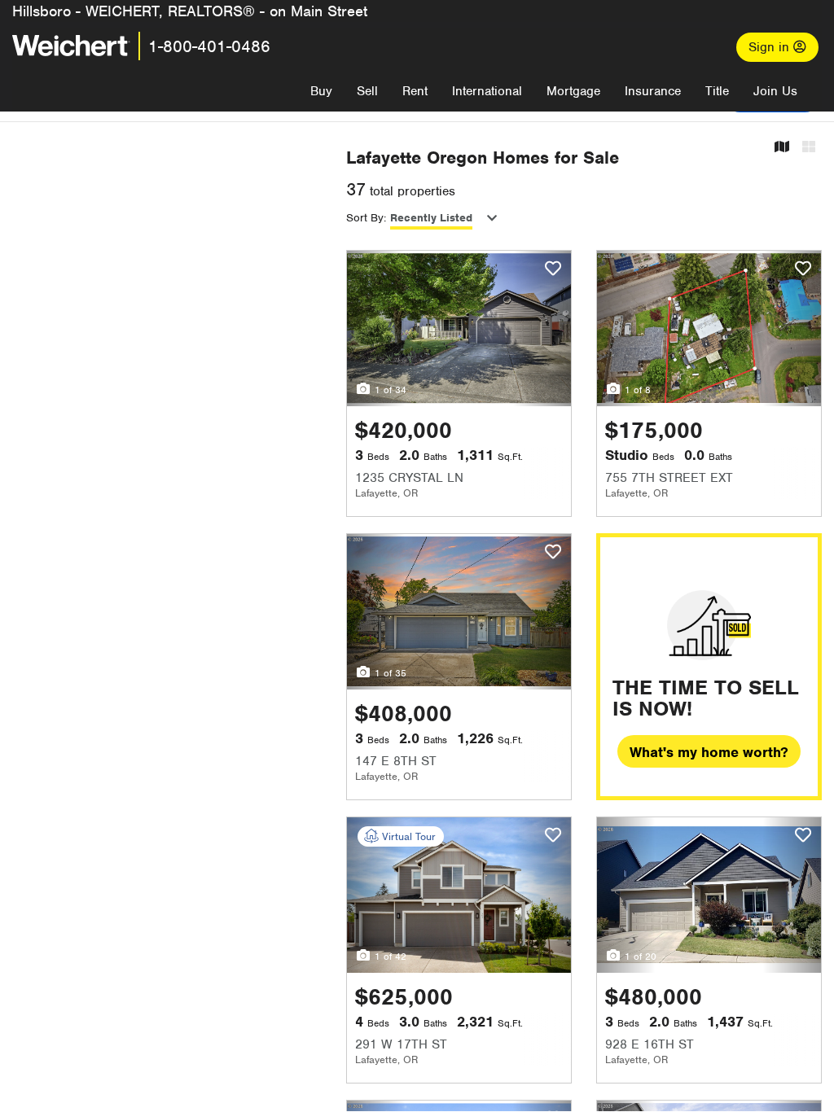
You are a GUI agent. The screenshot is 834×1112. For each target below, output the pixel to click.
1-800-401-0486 (209, 46)
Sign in (770, 47)
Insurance (653, 91)
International (487, 91)
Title (717, 91)
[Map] (782, 148)
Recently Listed (431, 218)
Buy (321, 91)
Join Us (775, 91)
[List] (809, 148)
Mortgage (573, 91)
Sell (367, 91)
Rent (415, 91)
